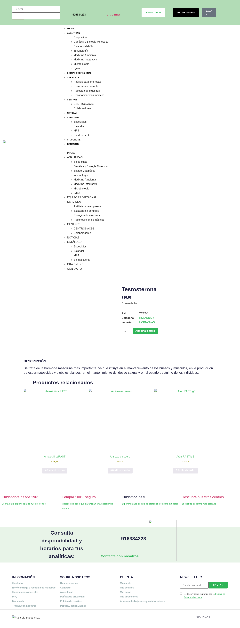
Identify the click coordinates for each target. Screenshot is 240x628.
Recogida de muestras (87, 90)
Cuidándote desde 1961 (20, 497)
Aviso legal (66, 592)
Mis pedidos (127, 587)
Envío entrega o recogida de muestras (34, 587)
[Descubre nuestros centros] (186, 488)
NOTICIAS (72, 113)
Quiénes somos (69, 583)
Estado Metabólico (84, 46)
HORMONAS (147, 322)
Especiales (80, 121)
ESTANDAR (146, 318)
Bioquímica (80, 37)
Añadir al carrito (145, 330)
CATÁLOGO (73, 117)
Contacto (17, 583)
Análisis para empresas (87, 81)
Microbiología (81, 63)
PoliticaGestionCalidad (73, 605)
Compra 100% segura (79, 497)
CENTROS (72, 99)
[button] (150, 148)
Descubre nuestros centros (203, 497)
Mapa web (18, 601)
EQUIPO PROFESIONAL (79, 73)
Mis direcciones (129, 596)
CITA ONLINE (73, 140)
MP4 (76, 130)
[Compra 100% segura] (66, 488)
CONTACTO (73, 144)
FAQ (14, 596)
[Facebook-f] (213, 616)
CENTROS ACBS (84, 103)
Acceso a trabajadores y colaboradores (142, 601)
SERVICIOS (73, 77)
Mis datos (125, 592)
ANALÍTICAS (73, 33)
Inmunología (81, 50)
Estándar (79, 126)
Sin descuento (82, 135)
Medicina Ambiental (85, 55)
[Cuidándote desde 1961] (6, 488)
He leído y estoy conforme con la (204, 596)
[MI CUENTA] (108, 8)
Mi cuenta (125, 583)
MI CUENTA (113, 14)
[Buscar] (18, 16)
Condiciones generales (25, 592)
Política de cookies (70, 601)
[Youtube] (235, 616)
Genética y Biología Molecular (91, 41)
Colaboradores (82, 108)
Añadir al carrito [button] (55, 470)
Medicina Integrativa (85, 59)
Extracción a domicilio (86, 86)
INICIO (70, 28)
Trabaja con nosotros (24, 605)
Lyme (77, 68)
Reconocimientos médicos (89, 95)
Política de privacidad (72, 596)
